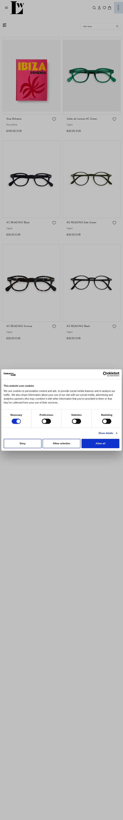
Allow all (100, 443)
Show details (105, 433)
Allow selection (61, 443)
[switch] (46, 421)
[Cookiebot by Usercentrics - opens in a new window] (105, 374)
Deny (22, 443)
